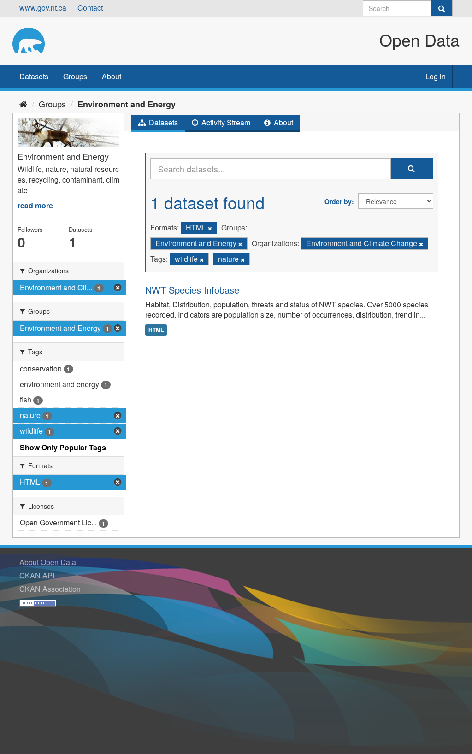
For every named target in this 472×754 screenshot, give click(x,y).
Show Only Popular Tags (63, 447)
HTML (156, 329)
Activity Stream (225, 122)
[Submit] (441, 8)
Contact (90, 7)
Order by (338, 201)
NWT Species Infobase (192, 289)
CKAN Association (50, 588)
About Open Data (47, 562)
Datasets (33, 76)
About (111, 76)
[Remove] (210, 228)
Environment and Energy (126, 104)
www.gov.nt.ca (42, 7)
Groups (75, 76)
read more (35, 205)
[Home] (23, 104)
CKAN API (36, 575)
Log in (435, 76)
